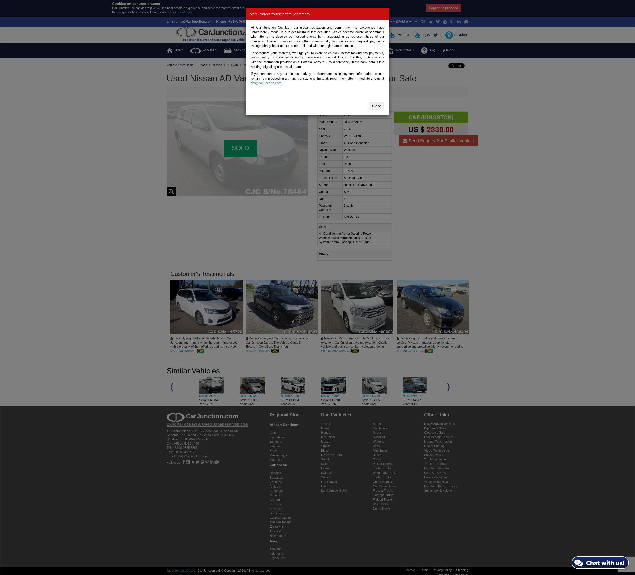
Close (376, 106)
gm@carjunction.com (266, 83)
